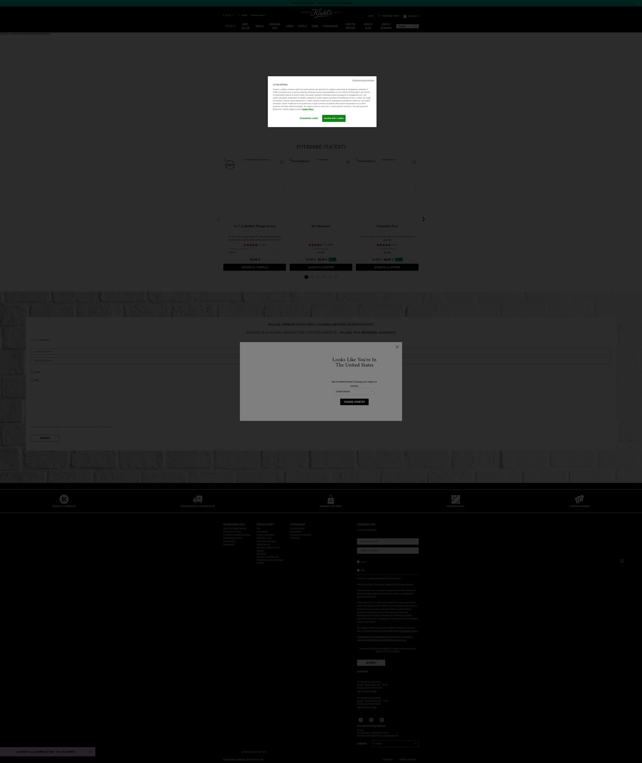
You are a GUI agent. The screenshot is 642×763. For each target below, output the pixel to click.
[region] (322, 101)
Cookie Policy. (308, 109)
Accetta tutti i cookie (334, 118)
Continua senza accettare (363, 80)
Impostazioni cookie (309, 118)
